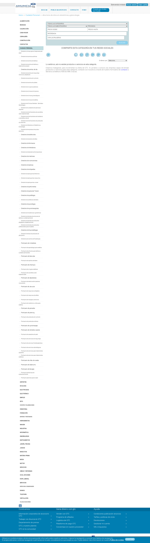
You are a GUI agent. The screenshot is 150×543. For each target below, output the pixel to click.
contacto (124, 70)
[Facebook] (82, 58)
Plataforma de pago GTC (72, 524)
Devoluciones (110, 520)
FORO (84, 10)
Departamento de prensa (35, 522)
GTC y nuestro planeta (35, 526)
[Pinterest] (104, 58)
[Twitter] (98, 58)
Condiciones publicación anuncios (110, 514)
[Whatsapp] (48, 54)
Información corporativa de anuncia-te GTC (35, 515)
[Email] (76, 58)
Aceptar (129, 539)
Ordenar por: (103, 60)
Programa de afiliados (72, 517)
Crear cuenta (142, 5)
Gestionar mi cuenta (110, 524)
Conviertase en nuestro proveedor (72, 527)
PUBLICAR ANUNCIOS (59, 10)
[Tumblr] (93, 58)
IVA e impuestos (110, 527)
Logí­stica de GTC (72, 520)
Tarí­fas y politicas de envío (110, 517)
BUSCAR (44, 10)
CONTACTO (74, 10)
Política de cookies (117, 540)
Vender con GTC (72, 514)
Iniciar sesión (132, 5)
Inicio (21, 15)
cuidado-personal (33, 15)
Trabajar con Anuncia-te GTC (35, 519)
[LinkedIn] (87, 58)
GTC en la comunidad (35, 529)
